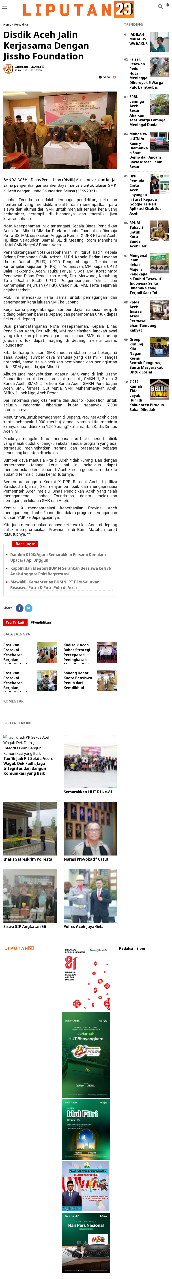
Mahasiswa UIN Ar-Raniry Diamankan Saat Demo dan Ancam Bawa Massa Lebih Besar (145, 150)
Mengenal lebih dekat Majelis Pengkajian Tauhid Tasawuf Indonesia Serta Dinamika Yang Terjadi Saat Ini (145, 274)
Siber (141, 948)
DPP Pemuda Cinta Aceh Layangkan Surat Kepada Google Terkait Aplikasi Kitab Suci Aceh (146, 195)
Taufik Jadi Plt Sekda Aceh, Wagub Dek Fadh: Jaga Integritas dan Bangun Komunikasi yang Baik (28, 766)
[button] (167, 3)
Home (7, 24)
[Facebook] (20, 608)
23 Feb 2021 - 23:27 (26, 70)
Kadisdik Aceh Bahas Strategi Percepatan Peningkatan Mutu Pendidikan (79, 654)
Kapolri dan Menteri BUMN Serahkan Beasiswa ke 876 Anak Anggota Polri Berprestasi (60, 571)
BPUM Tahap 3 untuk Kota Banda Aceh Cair (137, 234)
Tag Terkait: (15, 622)
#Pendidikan (41, 622)
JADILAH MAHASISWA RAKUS (138, 39)
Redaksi (126, 948)
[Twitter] (28, 608)
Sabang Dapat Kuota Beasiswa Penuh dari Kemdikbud (78, 680)
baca (106, 77)
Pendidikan (22, 24)
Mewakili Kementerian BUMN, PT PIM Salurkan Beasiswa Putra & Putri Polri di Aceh (54, 584)
